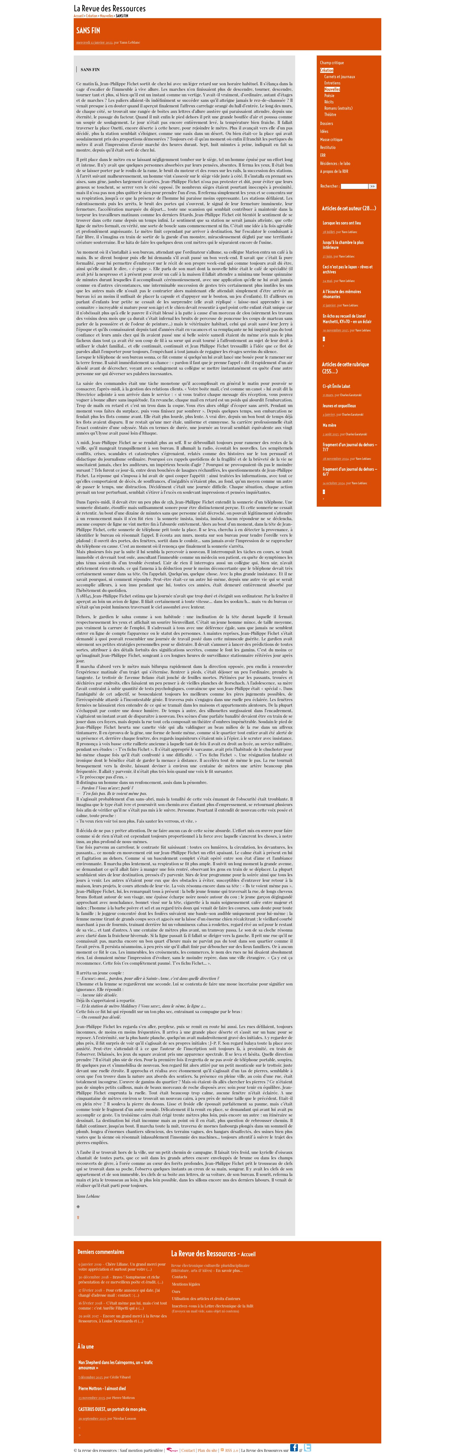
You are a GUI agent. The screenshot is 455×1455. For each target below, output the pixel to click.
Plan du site (207, 1450)
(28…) (369, 208)
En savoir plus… (229, 1270)
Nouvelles (106, 15)
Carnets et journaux (339, 76)
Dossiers (326, 123)
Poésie (329, 95)
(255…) (330, 371)
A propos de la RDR (334, 171)
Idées (324, 131)
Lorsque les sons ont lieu (342, 222)
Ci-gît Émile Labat (336, 386)
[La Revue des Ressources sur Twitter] (307, 1450)
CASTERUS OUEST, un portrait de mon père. (112, 1409)
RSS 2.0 (231, 1450)
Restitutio (327, 147)
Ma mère (329, 425)
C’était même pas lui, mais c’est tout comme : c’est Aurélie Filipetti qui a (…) (122, 1306)
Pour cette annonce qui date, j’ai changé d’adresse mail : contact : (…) (119, 1293)
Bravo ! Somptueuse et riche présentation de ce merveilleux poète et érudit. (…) (120, 1280)
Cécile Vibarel (120, 1377)
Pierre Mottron (123, 1397)
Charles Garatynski (351, 395)
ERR (322, 155)
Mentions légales (186, 1284)
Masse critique (331, 139)
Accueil (78, 15)
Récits (329, 101)
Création (91, 15)
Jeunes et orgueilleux (339, 405)
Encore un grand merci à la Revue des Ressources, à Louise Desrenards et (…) (122, 1318)
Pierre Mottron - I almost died (102, 1388)
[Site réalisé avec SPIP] (172, 1450)
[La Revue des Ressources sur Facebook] (294, 1450)
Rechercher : (330, 186)
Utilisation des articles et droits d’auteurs (206, 1298)
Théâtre (330, 114)
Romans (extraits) (338, 108)
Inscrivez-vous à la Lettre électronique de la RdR (212, 1305)
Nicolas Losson (124, 1418)
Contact (188, 1450)
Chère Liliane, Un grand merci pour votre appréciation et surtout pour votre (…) (122, 1267)
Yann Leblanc (130, 42)
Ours (176, 1291)
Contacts (179, 1276)
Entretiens (332, 82)
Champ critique (332, 62)
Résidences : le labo (335, 163)
